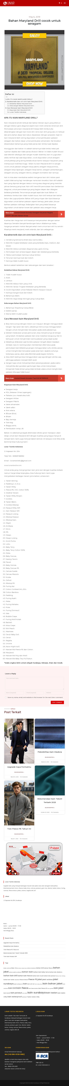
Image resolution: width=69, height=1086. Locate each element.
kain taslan (51, 992)
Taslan (29, 997)
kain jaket (58, 988)
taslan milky (35, 997)
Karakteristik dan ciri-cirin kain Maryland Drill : (25, 101)
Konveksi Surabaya (33, 1083)
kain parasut (16, 993)
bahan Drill (40, 968)
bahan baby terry (22, 968)
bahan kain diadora (55, 972)
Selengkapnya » (19, 772)
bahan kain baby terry (41, 972)
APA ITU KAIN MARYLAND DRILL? (19, 99)
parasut (24, 997)
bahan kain (27, 972)
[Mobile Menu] (64, 3)
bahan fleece (48, 968)
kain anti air (31, 984)
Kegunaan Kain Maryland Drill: (20, 110)
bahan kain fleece (25, 976)
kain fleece (22, 988)
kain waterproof (15, 997)
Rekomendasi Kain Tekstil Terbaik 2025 (16, 953)
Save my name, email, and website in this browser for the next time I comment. (35, 697)
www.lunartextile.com (13, 465)
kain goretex (50, 988)
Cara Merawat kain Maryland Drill (19, 108)
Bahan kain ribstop (60, 976)
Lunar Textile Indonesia (18, 112)
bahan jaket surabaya (15, 972)
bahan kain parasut (50, 976)
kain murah (7, 993)
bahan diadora (31, 968)
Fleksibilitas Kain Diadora (50, 752)
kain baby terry (38, 984)
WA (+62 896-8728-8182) (15, 1054)
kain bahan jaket (52, 983)
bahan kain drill (11, 975)
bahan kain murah (38, 976)
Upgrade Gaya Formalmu (19, 767)
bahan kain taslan (9, 979)
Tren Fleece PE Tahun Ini (19, 829)
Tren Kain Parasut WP (10, 956)
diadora (17, 979)
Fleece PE (32, 979)
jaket (39, 979)
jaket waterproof (18, 984)
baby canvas (7, 968)
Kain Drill (12, 988)
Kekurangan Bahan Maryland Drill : (22, 105)
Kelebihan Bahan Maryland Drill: (21, 103)
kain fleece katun (33, 988)
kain (25, 984)
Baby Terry (14, 968)
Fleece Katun (24, 979)
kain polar (24, 993)
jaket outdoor (47, 980)
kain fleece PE (42, 988)
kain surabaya (37, 992)
